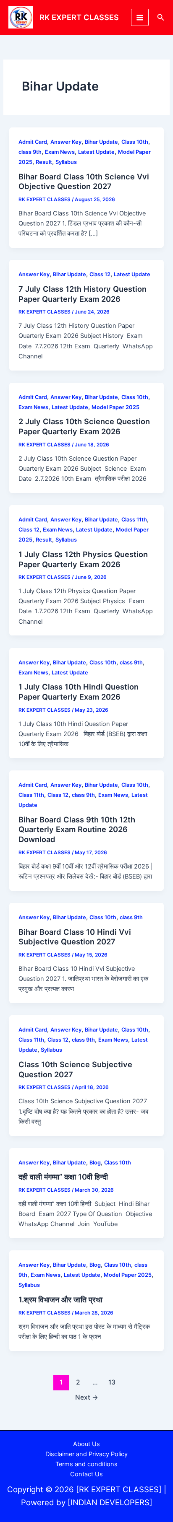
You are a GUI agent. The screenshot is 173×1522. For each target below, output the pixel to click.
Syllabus (66, 162)
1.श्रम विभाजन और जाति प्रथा (60, 1299)
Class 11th (134, 519)
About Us (86, 1444)
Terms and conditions (86, 1464)
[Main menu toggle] (140, 17)
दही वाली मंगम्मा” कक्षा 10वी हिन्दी (63, 1176)
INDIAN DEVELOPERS (110, 1502)
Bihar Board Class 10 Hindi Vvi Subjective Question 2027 (74, 936)
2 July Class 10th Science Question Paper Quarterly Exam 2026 (84, 426)
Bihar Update (101, 142)
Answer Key (65, 142)
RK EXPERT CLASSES (79, 17)
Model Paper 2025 (115, 407)
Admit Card (32, 142)
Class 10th (134, 142)
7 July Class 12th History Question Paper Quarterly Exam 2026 (82, 293)
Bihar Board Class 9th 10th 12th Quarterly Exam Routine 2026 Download (76, 829)
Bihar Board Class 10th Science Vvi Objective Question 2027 (83, 181)
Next (86, 1397)
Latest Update (96, 152)
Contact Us (86, 1474)
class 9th (30, 152)
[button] (161, 17)
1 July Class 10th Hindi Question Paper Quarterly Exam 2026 (78, 691)
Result (44, 162)
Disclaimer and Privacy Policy (86, 1454)
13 (111, 1382)
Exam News (60, 152)
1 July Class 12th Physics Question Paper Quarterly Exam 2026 (83, 559)
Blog (95, 1162)
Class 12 (99, 274)
